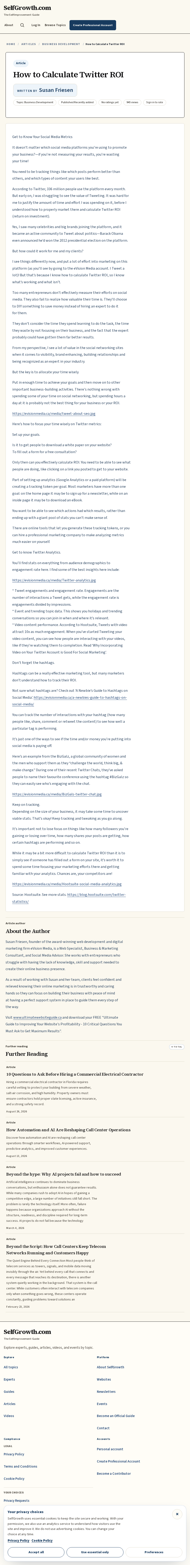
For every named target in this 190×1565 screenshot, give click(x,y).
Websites (104, 1379)
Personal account (110, 1449)
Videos (9, 1416)
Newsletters (106, 1391)
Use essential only (95, 1552)
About (8, 25)
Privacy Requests (16, 1500)
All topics (11, 1367)
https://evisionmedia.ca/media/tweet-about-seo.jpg (53, 413)
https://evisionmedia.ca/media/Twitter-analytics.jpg (54, 580)
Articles (28, 44)
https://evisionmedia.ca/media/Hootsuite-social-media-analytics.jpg (67, 884)
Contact (103, 1428)
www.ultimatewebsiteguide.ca (37, 1017)
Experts (9, 1379)
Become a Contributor (114, 1473)
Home (10, 44)
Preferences (154, 1552)
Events (102, 1404)
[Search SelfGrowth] (22, 25)
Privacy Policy (14, 1454)
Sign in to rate (154, 102)
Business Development (61, 44)
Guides (9, 1391)
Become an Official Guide (116, 1416)
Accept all (36, 1552)
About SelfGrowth (110, 1367)
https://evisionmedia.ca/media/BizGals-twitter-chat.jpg (57, 794)
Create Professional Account (118, 1461)
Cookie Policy (14, 1478)
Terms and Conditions (20, 1466)
